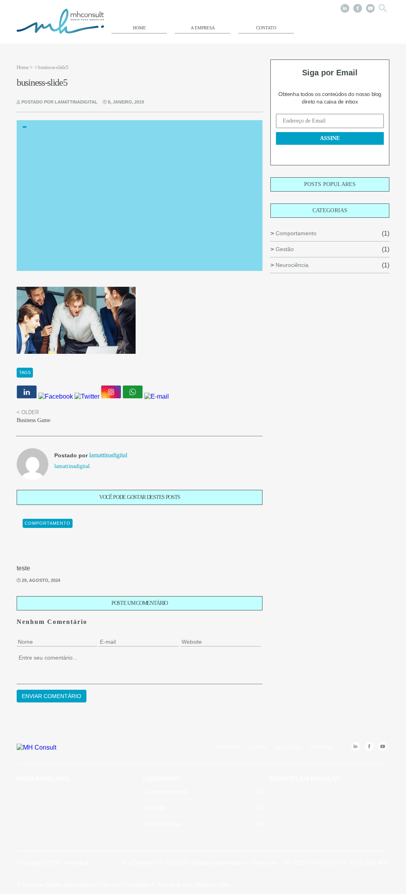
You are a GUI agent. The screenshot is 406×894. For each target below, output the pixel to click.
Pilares (258, 747)
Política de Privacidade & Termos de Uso (144, 884)
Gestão (285, 249)
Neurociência (292, 265)
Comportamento (296, 233)
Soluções (288, 747)
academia (321, 747)
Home (139, 27)
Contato (266, 27)
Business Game (33, 420)
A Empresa (203, 27)
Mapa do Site (212, 884)
